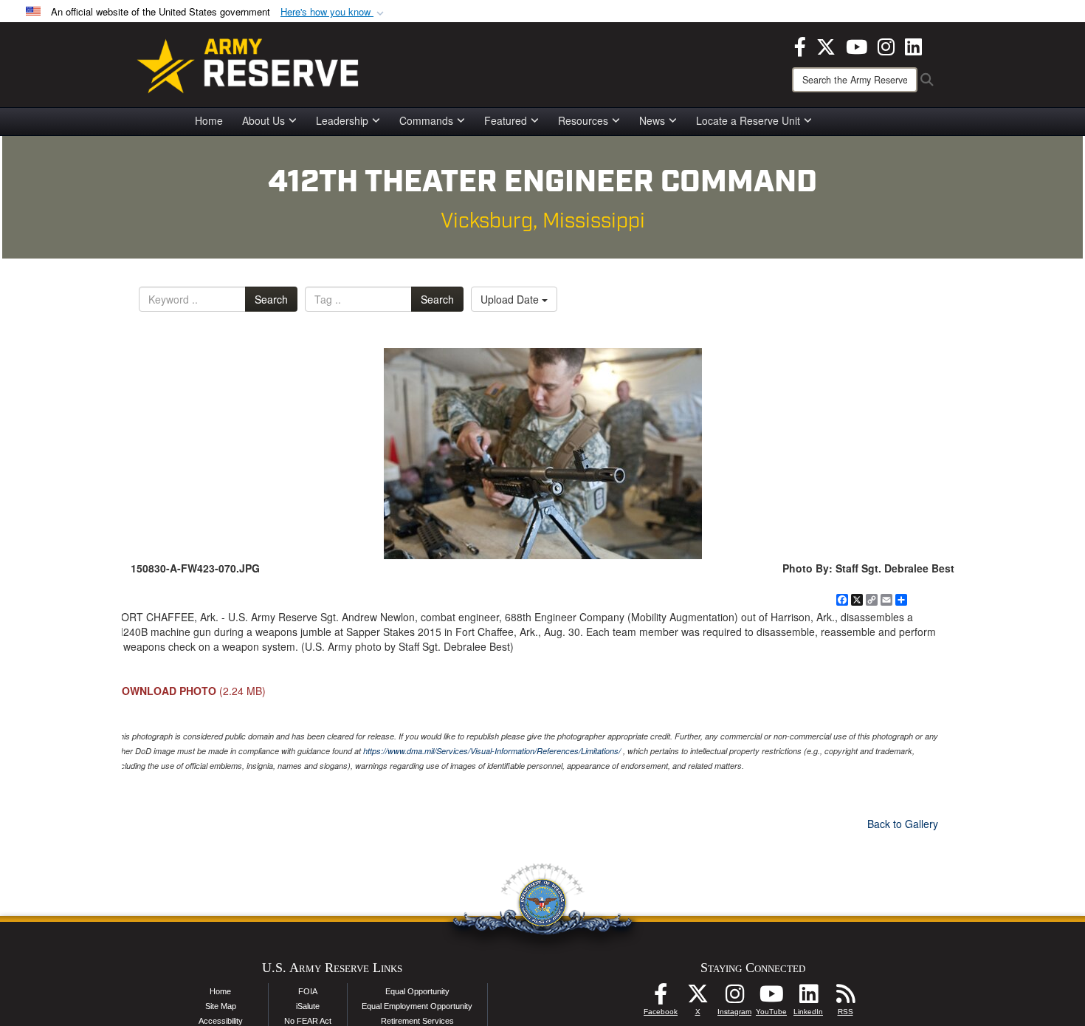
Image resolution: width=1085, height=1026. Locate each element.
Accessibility (221, 1020)
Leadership (342, 120)
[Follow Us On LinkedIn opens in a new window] (808, 998)
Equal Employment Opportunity (417, 1006)
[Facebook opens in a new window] (800, 45)
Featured (505, 120)
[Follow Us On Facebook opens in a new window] (660, 998)
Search (271, 299)
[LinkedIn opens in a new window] (913, 45)
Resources (583, 120)
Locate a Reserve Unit (748, 120)
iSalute (308, 1006)
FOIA (307, 991)
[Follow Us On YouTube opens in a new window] (771, 998)
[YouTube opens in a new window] (856, 45)
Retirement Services (417, 1020)
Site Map (220, 1006)
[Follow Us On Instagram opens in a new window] (734, 998)
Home (209, 120)
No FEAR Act (307, 1020)
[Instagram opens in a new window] (886, 45)
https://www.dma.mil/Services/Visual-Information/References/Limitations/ (492, 750)
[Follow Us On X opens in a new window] (697, 998)
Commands (426, 120)
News (652, 120)
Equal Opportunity (417, 991)
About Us (263, 120)
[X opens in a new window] (826, 45)
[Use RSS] (845, 998)
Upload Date (511, 299)
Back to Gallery (902, 823)
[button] (333, 12)
